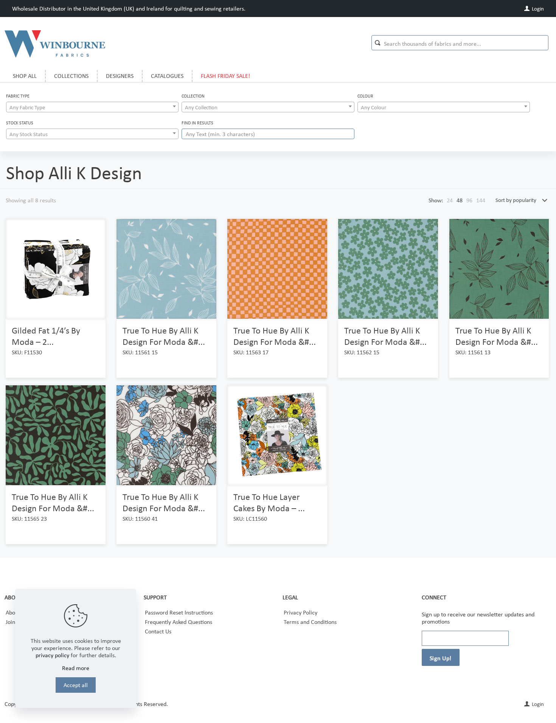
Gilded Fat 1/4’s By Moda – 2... (46, 336)
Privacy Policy (300, 612)
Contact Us (158, 631)
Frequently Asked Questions (178, 621)
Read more (75, 668)
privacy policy (52, 655)
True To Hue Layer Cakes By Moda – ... (269, 502)
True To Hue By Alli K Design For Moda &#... (164, 336)
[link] (449, 200)
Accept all (76, 685)
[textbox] (92, 107)
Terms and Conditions (310, 621)
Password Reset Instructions (179, 612)
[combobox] (92, 107)
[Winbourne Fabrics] (55, 43)
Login (537, 8)
